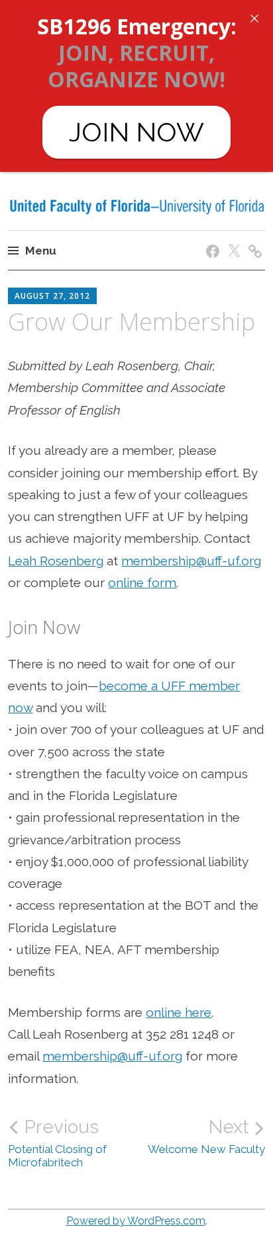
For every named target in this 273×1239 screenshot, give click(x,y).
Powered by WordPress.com (135, 1221)
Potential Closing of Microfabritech (57, 1142)
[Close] (254, 18)
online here (178, 1012)
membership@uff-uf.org (191, 560)
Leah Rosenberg (55, 560)
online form (142, 582)
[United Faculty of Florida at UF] (210, 238)
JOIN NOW (136, 131)
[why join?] (252, 238)
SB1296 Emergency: (137, 26)
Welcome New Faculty (206, 1136)
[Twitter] (231, 238)
